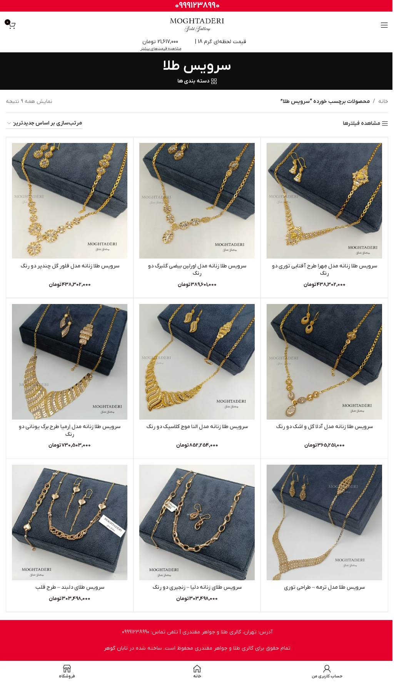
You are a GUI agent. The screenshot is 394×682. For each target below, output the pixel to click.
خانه (383, 101)
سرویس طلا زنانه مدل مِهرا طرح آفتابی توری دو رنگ (324, 269)
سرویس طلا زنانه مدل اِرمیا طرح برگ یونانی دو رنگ (69, 430)
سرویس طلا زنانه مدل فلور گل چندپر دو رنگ (69, 266)
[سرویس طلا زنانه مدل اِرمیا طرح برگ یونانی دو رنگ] (69, 362)
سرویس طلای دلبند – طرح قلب (69, 587)
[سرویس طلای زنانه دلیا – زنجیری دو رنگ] (197, 522)
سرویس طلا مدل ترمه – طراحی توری (324, 587)
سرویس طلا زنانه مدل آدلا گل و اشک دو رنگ (324, 426)
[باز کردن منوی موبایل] (384, 25)
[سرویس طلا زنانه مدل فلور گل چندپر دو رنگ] (69, 201)
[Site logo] (197, 25)
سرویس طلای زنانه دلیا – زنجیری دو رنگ (197, 587)
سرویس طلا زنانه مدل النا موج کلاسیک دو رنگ (197, 426)
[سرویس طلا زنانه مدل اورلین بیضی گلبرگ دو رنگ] (197, 201)
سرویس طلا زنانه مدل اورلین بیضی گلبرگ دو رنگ (197, 269)
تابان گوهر (116, 648)
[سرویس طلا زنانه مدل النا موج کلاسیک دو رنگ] (197, 362)
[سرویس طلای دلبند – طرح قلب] (69, 522)
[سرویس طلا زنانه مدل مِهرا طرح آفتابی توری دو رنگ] (324, 201)
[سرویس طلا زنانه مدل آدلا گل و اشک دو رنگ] (324, 362)
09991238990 (197, 5)
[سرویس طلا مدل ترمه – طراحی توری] (324, 522)
